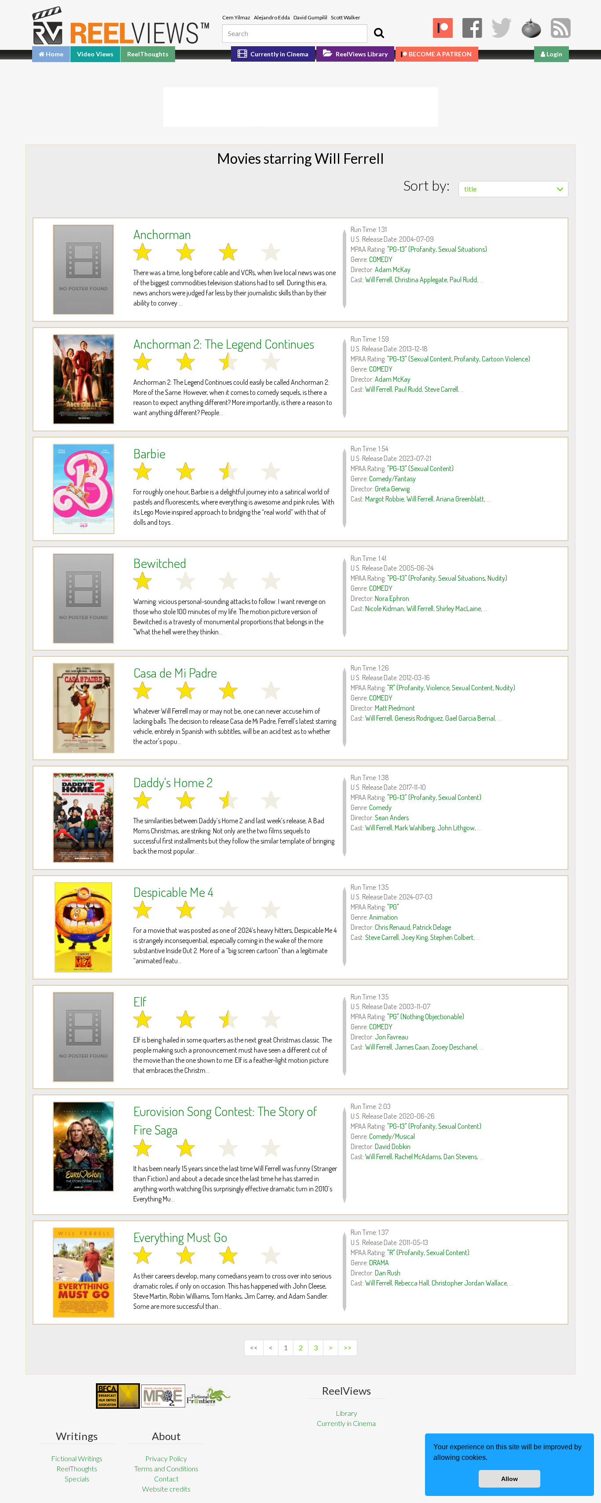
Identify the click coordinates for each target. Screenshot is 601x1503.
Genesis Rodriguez (419, 718)
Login (553, 54)
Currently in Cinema (278, 54)
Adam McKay (392, 269)
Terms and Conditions (166, 1468)
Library (346, 1413)
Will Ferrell (378, 279)
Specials (77, 1478)
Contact (166, 1478)
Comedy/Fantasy (392, 478)
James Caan (412, 1047)
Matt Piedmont (395, 708)
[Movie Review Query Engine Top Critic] (163, 1396)
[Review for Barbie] (83, 489)
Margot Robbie (384, 498)
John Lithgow (456, 827)
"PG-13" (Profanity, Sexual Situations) (437, 249)
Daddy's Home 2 (173, 782)
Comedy (380, 807)
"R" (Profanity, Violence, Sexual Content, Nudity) (451, 687)
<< (254, 1347)
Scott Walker (345, 17)
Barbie (149, 453)
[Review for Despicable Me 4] (83, 927)
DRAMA (379, 1262)
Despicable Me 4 (173, 891)
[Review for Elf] (83, 1037)
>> (348, 1347)
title (470, 188)
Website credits (166, 1489)
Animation (383, 917)
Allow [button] (509, 1478)
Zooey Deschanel (454, 1047)
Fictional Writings (77, 1458)
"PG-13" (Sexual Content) (420, 468)
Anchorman (162, 233)
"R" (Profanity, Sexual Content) (428, 1252)
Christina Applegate (421, 279)
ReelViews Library (361, 54)
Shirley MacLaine (458, 608)
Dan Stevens (460, 1156)
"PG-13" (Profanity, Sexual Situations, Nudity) (447, 578)
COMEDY (380, 259)
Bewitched (159, 562)
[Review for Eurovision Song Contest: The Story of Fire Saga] (83, 1146)
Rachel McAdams (418, 1156)
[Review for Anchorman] (83, 270)
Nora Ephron (392, 598)
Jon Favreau (391, 1036)
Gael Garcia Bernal (470, 718)
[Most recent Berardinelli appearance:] (209, 1395)
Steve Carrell (441, 389)
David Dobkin (392, 1146)
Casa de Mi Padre (175, 672)
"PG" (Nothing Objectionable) (425, 1016)
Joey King (414, 937)
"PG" (393, 907)
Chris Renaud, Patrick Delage (413, 927)
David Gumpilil (310, 17)
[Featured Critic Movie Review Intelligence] (118, 1396)
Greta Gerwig (392, 488)
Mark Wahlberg (415, 827)
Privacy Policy (166, 1458)
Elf (140, 1001)
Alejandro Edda (272, 17)
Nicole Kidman (384, 608)
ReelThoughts (148, 54)
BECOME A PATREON (440, 54)
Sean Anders (392, 817)
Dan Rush (387, 1272)
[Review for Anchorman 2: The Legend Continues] (83, 379)
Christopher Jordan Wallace (469, 1282)
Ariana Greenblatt (460, 498)
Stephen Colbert (451, 937)
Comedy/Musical (392, 1136)
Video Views (95, 54)
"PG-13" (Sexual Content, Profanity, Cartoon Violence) (458, 358)
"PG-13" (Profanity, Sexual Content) (434, 797)
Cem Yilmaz (236, 17)
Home (53, 54)
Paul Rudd (463, 279)
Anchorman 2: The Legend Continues (223, 343)
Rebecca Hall (412, 1282)
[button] (490, 1458)
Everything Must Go (180, 1236)
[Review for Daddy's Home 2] (83, 818)
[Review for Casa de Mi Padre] (83, 708)
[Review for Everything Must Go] (83, 1272)
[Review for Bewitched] (83, 598)
